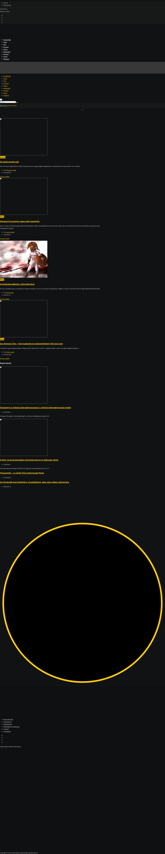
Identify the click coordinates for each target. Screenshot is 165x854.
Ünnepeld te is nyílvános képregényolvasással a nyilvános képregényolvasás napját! (35, 407)
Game (5, 57)
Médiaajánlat (7, 724)
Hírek (5, 42)
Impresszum (7, 722)
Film (4, 45)
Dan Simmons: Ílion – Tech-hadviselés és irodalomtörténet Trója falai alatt (31, 343)
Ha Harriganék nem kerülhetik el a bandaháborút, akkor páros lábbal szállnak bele (34, 482)
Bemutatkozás (8, 719)
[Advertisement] (51, 501)
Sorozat (6, 47)
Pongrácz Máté (11, 170)
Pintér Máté (10, 352)
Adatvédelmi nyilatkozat (11, 726)
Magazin (6, 59)
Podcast (6, 54)
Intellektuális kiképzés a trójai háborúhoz (17, 284)
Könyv (5, 49)
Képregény (6, 52)
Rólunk (5, 3)
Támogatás (7, 731)
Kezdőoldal (7, 40)
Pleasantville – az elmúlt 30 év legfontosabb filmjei (22, 472)
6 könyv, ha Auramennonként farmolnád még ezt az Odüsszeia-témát (29, 459)
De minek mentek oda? (9, 161)
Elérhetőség (7, 5)
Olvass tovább (5, 176)
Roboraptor (10, 292)
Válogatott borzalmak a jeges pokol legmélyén (20, 221)
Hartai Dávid (10, 232)
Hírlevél (6, 729)
